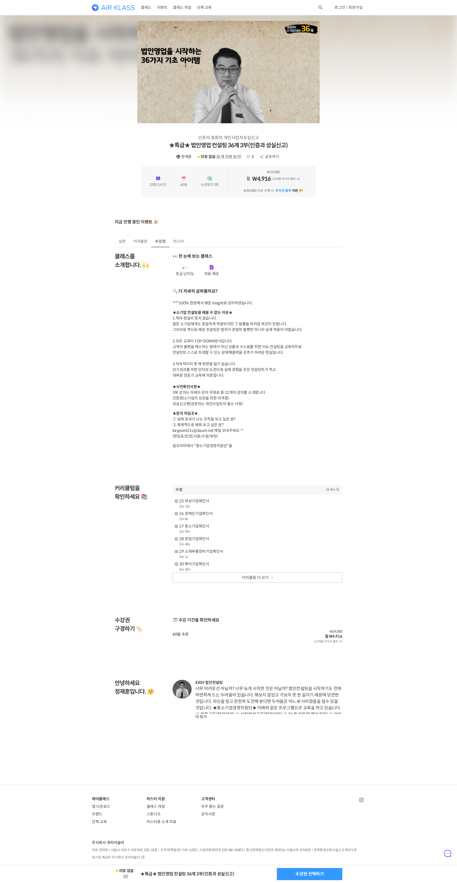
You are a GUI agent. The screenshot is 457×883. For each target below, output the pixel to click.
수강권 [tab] (160, 241)
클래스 (146, 7)
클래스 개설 (182, 7)
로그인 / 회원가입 (348, 7)
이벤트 (162, 7)
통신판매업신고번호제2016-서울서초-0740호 (278, 850)
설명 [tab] (122, 241)
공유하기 (272, 156)
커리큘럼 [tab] (140, 241)
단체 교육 (204, 7)
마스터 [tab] (178, 241)
